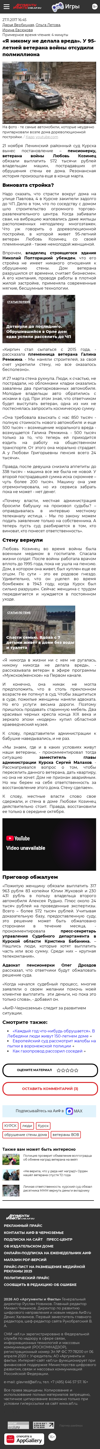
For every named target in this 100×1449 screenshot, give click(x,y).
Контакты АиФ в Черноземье (34, 1233)
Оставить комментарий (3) (50, 1089)
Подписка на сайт (23, 1239)
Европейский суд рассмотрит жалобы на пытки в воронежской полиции (51, 1043)
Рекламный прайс (23, 1226)
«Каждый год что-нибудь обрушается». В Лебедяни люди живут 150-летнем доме (51, 1033)
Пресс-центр (59, 1239)
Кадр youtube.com (42, 137)
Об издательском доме (28, 1246)
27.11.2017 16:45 (14, 20)
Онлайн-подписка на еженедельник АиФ (47, 1253)
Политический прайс (26, 1278)
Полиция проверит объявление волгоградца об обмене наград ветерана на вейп (57, 1157)
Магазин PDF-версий (25, 1260)
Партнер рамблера (71, 1425)
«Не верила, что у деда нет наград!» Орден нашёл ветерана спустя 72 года (55, 1173)
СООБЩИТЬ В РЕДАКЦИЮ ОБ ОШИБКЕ (40, 1285)
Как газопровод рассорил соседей (48, 1051)
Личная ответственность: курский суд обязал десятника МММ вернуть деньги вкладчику (57, 1188)
